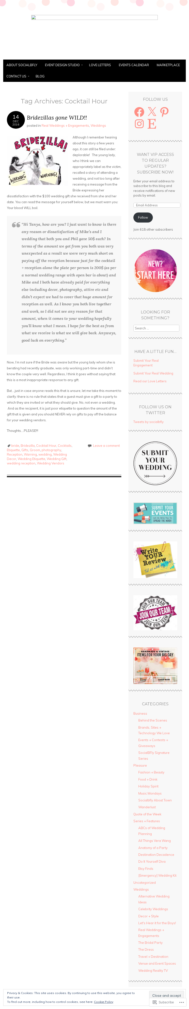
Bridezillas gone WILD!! (57, 117)
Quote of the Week (147, 814)
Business (140, 713)
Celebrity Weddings (153, 909)
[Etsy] (152, 124)
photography (51, 450)
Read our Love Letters (150, 381)
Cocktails (65, 446)
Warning (30, 454)
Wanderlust (147, 807)
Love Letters (100, 65)
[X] (152, 112)
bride (15, 446)
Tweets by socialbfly (148, 422)
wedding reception (21, 463)
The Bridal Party (150, 943)
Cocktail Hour (46, 446)
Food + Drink (148, 779)
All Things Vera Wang (154, 841)
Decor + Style (148, 916)
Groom (35, 450)
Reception (14, 454)
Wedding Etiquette (31, 459)
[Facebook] (139, 112)
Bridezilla (28, 446)
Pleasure (140, 765)
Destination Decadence (156, 855)
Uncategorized (144, 882)
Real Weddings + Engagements (65, 125)
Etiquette (13, 450)
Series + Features (146, 821)
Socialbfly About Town (155, 800)
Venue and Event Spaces (157, 963)
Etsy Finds (145, 869)
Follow (143, 217)
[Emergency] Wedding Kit (157, 875)
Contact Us (16, 76)
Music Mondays (150, 793)
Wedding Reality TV (153, 970)
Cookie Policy (103, 1002)
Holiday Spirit (148, 786)
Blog (40, 76)
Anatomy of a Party (153, 848)
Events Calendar (134, 65)
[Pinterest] (164, 112)
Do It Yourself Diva (152, 861)
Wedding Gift (56, 459)
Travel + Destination (153, 957)
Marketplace (168, 65)
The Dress (146, 949)
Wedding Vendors (50, 463)
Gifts (24, 450)
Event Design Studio (62, 65)
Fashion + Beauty (151, 772)
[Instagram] (139, 124)
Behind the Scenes (152, 720)
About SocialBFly (21, 65)
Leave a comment (106, 446)
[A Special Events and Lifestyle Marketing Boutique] (94, 18)
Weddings (98, 125)
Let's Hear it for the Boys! (157, 923)
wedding (45, 454)
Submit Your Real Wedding (153, 373)
